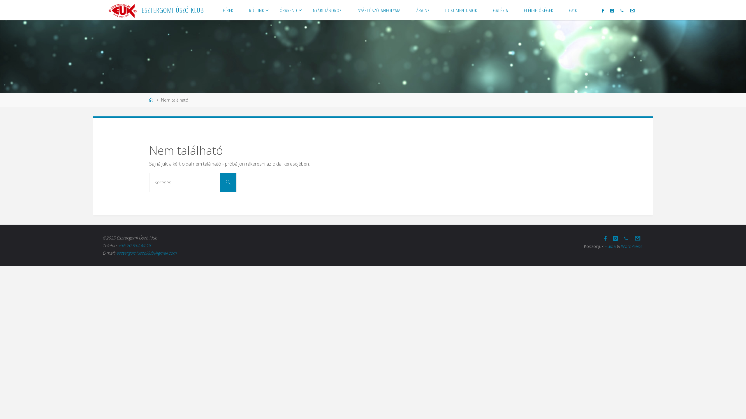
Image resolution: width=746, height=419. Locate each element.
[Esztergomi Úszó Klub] (122, 10)
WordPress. (632, 246)
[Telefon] (622, 10)
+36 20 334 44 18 (134, 245)
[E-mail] (632, 10)
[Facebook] (602, 10)
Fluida (610, 246)
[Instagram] (612, 10)
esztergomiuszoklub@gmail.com (146, 253)
